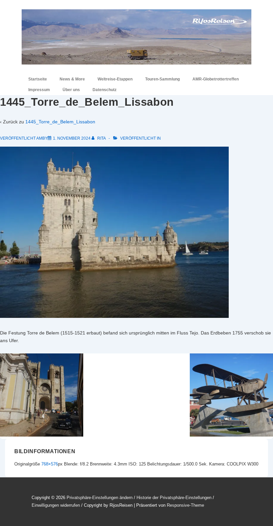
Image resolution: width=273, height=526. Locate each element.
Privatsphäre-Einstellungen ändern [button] (100, 497)
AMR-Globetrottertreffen (215, 79)
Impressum (39, 89)
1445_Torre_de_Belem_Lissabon (60, 121)
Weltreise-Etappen (115, 79)
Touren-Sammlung (162, 79)
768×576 (49, 463)
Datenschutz (105, 89)
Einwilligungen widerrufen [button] (56, 505)
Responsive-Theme (185, 505)
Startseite (37, 79)
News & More (72, 79)
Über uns (71, 89)
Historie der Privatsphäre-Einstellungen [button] (173, 497)
